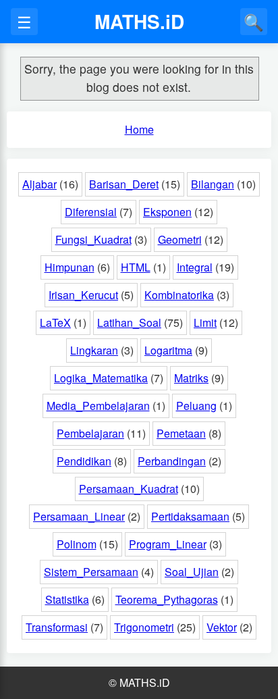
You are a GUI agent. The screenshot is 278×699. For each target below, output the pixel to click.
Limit (205, 322)
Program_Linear (167, 544)
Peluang (196, 405)
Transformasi (57, 627)
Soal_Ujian (192, 571)
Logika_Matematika (101, 378)
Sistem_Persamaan (91, 571)
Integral (195, 267)
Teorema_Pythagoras (166, 599)
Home (139, 129)
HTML (135, 267)
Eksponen (167, 211)
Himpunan (69, 267)
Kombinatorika (179, 295)
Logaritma (168, 350)
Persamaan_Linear (79, 516)
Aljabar (39, 184)
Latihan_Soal (129, 322)
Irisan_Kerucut (83, 295)
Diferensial (91, 211)
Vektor (221, 627)
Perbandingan (172, 461)
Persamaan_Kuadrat (128, 488)
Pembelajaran (90, 433)
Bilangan (212, 184)
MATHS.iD (139, 21)
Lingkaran (94, 350)
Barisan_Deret (124, 184)
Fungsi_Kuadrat (93, 239)
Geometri (180, 239)
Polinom (76, 544)
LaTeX (55, 322)
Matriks (191, 378)
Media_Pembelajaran (98, 405)
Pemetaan (181, 433)
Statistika (67, 599)
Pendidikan (84, 461)
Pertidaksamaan (190, 516)
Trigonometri (144, 627)
